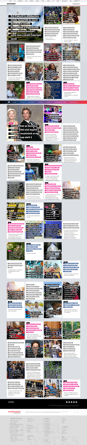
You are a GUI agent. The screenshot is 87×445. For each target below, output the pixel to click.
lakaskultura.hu (47, 423)
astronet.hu (47, 420)
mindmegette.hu (48, 428)
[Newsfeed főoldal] (11, 402)
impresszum (72, 405)
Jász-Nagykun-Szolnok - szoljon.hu (16, 434)
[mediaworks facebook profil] (75, 412)
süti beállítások (67, 405)
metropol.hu (64, 419)
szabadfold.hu (30, 428)
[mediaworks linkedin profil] (77, 412)
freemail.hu (64, 428)
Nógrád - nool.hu (13, 437)
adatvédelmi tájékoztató (52, 405)
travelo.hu (46, 430)
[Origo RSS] (76, 402)
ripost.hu (63, 418)
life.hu (63, 421)
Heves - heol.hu (13, 432)
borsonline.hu (47, 441)
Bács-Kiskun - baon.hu (14, 420)
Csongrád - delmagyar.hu (15, 425)
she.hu (63, 422)
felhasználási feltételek (60, 405)
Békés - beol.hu (13, 423)
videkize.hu (47, 434)
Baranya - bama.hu (14, 421)
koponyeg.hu (64, 430)
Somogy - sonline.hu (14, 438)
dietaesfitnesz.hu (48, 431)
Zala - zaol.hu (30, 421)
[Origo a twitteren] (69, 402)
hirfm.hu (63, 440)
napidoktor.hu (47, 427)
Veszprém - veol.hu (31, 419)
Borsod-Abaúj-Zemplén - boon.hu (16, 424)
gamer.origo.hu (47, 424)
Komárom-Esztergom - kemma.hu (16, 435)
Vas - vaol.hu (30, 418)
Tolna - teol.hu (13, 441)
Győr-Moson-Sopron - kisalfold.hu (16, 430)
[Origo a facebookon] (67, 402)
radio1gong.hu (64, 439)
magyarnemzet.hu (31, 427)
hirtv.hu (29, 430)
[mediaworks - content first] (14, 412)
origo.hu (29, 431)
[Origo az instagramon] (71, 402)
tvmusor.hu (47, 435)
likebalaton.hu (47, 425)
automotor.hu (47, 421)
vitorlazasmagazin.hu (49, 432)
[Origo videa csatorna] (74, 402)
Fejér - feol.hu (13, 428)
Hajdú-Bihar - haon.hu (14, 431)
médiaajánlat (77, 405)
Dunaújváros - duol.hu (14, 427)
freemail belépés (76, 3)
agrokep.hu (30, 439)
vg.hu (29, 437)
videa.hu (63, 431)
